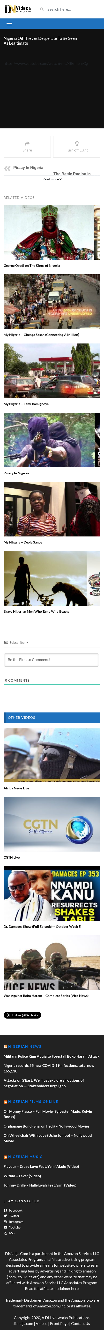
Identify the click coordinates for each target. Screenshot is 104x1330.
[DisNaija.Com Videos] (17, 9)
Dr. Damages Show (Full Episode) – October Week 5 (42, 926)
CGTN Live (12, 857)
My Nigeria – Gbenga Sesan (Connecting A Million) (41, 335)
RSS (11, 1233)
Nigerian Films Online (33, 1101)
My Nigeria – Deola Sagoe (23, 542)
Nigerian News (25, 1046)
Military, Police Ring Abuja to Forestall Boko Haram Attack (51, 1056)
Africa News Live (16, 788)
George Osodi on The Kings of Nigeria (32, 265)
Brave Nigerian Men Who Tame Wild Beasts (36, 611)
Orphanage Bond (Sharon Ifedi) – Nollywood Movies (46, 1126)
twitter (13, 1216)
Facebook (15, 1210)
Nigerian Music (25, 1156)
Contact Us (80, 1323)
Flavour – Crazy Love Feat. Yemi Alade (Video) (41, 1166)
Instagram (15, 1222)
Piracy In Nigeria (28, 168)
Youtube (14, 1227)
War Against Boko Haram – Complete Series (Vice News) (46, 996)
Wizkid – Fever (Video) (22, 1176)
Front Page (59, 1323)
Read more (51, 179)
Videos (41, 1323)
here (75, 1288)
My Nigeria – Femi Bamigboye (26, 404)
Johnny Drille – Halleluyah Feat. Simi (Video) (40, 1185)
